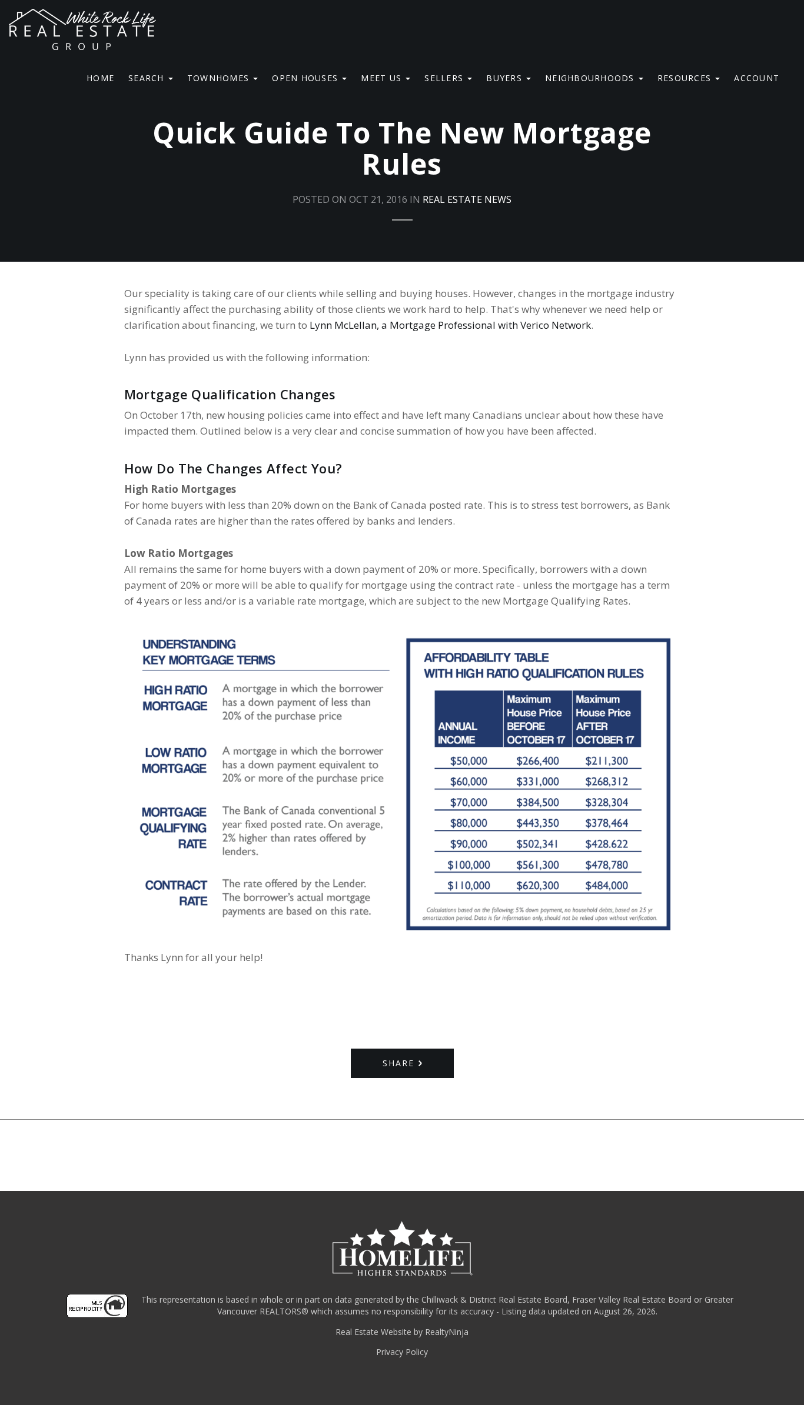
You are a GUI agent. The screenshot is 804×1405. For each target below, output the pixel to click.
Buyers (505, 78)
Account (756, 78)
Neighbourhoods (591, 78)
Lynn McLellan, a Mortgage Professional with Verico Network (450, 325)
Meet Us (382, 78)
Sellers (445, 78)
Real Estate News (467, 199)
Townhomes (220, 78)
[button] (402, 1063)
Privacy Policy (402, 1351)
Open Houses (306, 78)
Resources (686, 78)
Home (100, 78)
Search (147, 78)
